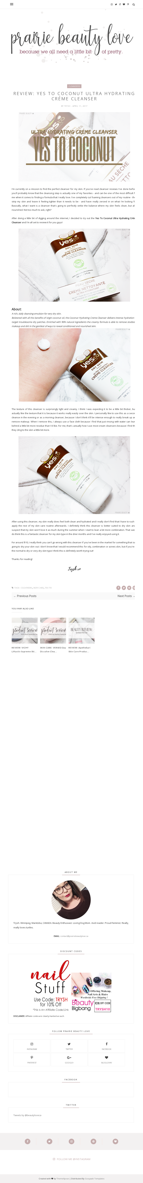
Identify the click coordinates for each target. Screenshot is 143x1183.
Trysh (67, 106)
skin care (38, 588)
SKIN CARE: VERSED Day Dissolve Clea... (53, 649)
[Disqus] (74, 715)
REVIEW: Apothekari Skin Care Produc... (80, 649)
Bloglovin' (106, 1062)
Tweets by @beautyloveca (27, 1115)
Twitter (69, 1049)
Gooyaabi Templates (94, 1178)
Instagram (32, 1049)
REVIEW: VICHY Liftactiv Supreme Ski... (24, 649)
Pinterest (31, 1062)
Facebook (106, 1049)
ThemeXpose (63, 1178)
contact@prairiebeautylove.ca (74, 936)
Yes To (48, 588)
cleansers (74, 86)
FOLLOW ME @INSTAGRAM (73, 1159)
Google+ (69, 1062)
